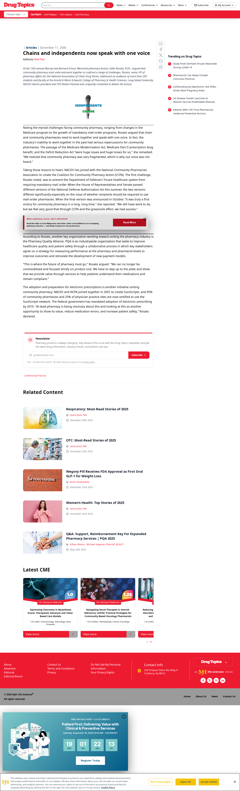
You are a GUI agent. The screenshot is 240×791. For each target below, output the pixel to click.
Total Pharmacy (82, 14)
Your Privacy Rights (102, 672)
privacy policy (89, 362)
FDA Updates (66, 14)
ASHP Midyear (50, 14)
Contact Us (54, 664)
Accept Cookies (209, 781)
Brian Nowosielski (79, 481)
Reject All (186, 781)
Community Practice (35, 375)
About (7, 664)
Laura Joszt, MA (78, 414)
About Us (201, 696)
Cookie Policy (108, 787)
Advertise (10, 668)
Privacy (51, 672)
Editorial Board (13, 676)
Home (187, 696)
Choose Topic (14, 14)
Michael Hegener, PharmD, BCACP (104, 544)
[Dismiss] (144, 219)
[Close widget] (123, 716)
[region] (120, 782)
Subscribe (137, 355)
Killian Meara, (77, 544)
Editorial (9, 672)
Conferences (148, 5)
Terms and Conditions (60, 668)
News (215, 696)
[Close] (234, 781)
